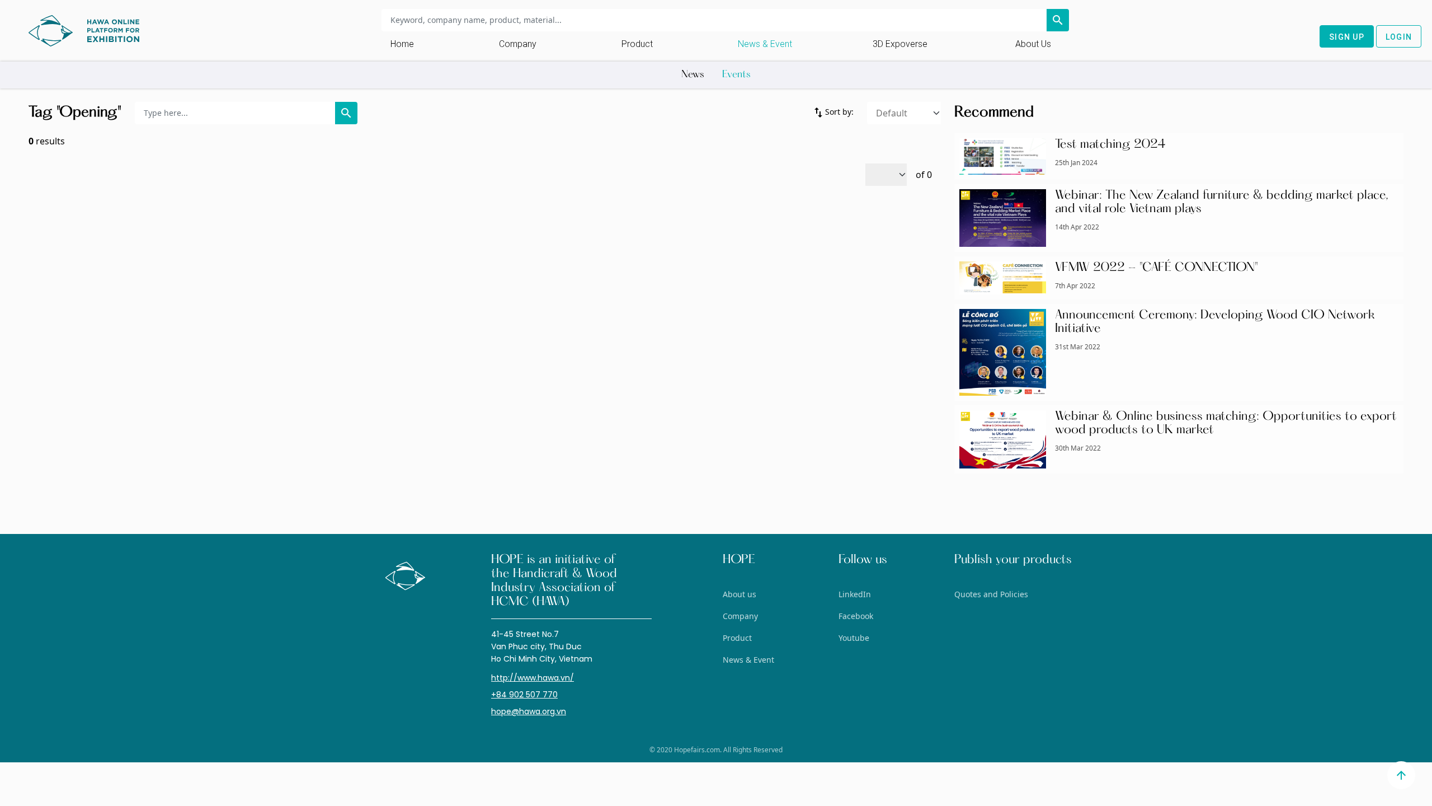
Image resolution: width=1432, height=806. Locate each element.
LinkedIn (855, 594)
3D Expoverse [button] (900, 44)
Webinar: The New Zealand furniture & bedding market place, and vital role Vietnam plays (1221, 202)
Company (517, 44)
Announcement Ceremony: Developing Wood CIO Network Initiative (1215, 322)
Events (736, 75)
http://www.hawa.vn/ (532, 678)
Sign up (1346, 36)
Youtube (854, 637)
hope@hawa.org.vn (528, 711)
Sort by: (833, 112)
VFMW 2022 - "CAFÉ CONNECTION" (1156, 268)
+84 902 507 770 (524, 695)
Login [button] (1399, 36)
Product (637, 44)
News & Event (765, 44)
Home (402, 44)
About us (1033, 44)
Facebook (856, 616)
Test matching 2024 (1110, 145)
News (692, 75)
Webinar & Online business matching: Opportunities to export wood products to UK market (1226, 424)
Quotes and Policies (991, 594)
